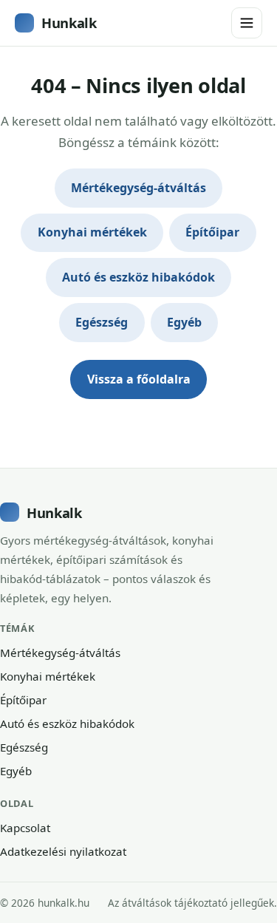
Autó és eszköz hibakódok (138, 277)
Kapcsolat (25, 827)
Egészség (101, 322)
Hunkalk (68, 22)
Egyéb (184, 322)
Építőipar (212, 232)
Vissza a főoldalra (139, 379)
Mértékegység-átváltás (138, 188)
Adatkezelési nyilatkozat (63, 851)
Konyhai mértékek (92, 232)
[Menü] (246, 22)
